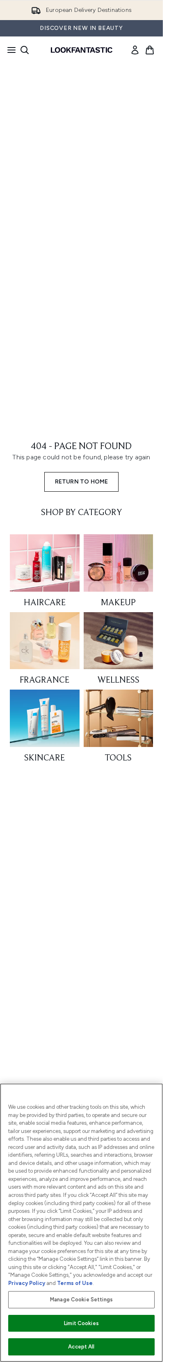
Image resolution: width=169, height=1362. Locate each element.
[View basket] (149, 50)
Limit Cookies (81, 1323)
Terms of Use (75, 1283)
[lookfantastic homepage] (81, 50)
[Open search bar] (24, 50)
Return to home (81, 481)
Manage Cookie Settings (81, 1299)
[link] (135, 50)
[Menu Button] (9, 50)
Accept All (81, 1347)
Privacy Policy (26, 1283)
